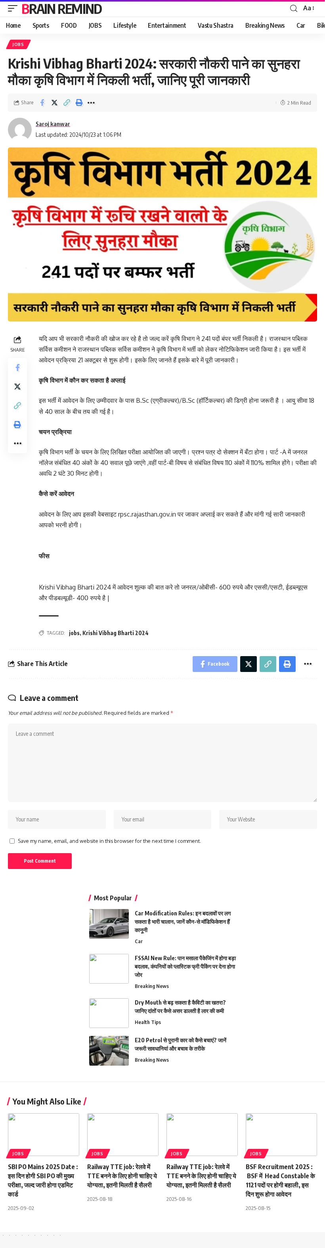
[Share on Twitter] (54, 102)
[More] (91, 102)
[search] (293, 8)
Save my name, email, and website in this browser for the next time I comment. (109, 841)
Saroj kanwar (53, 123)
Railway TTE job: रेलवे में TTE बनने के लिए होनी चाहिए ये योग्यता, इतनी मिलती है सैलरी (122, 1176)
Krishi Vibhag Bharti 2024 (115, 633)
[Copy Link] (66, 102)
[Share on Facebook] (42, 102)
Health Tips (148, 1022)
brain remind (61, 8)
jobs (74, 633)
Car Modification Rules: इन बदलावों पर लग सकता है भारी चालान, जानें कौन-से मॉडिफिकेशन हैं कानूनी (183, 921)
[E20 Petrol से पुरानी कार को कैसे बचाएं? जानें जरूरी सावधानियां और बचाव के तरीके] (109, 1051)
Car (139, 941)
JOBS (18, 44)
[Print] (78, 102)
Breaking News (152, 986)
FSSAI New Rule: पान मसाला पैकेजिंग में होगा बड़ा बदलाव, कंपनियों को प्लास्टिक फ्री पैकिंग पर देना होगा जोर (185, 966)
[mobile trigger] (14, 8)
